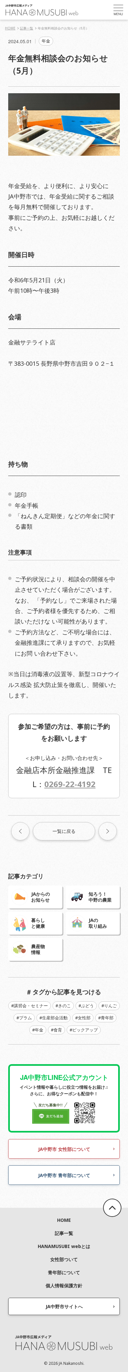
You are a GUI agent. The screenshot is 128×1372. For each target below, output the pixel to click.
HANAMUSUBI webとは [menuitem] (64, 1246)
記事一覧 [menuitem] (64, 1233)
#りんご (109, 1006)
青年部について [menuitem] (64, 1272)
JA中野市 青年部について (64, 1175)
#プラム (24, 1018)
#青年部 (106, 1018)
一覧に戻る (64, 831)
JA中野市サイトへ (64, 1306)
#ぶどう (86, 1006)
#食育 (56, 1030)
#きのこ (63, 1006)
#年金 (37, 1030)
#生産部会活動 (53, 1018)
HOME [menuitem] (64, 1220)
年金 (46, 41)
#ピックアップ (84, 1030)
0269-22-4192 (70, 784)
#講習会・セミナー (29, 1006)
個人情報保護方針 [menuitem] (64, 1285)
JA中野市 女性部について (64, 1149)
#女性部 (83, 1018)
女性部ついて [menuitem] (64, 1259)
